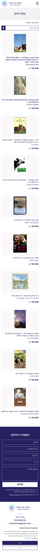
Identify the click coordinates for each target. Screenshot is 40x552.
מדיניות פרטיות (29, 538)
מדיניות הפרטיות (15, 495)
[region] (20, 538)
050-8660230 (20, 520)
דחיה (20, 548)
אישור (20, 543)
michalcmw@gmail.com (20, 523)
